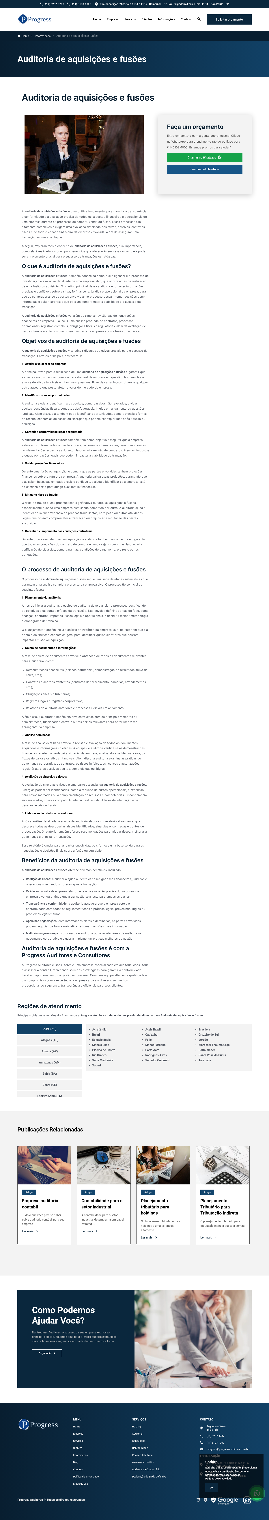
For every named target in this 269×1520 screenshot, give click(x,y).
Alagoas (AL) (49, 1040)
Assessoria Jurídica (143, 1462)
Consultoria (138, 1440)
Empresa (113, 19)
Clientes (147, 19)
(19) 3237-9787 (215, 1436)
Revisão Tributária (142, 1455)
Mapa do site (80, 1483)
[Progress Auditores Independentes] (34, 24)
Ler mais (27, 1231)
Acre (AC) (49, 1029)
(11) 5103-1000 (215, 1442)
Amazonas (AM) (50, 1062)
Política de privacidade (86, 1476)
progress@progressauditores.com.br (228, 1449)
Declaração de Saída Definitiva (149, 1476)
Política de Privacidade (218, 1478)
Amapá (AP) (50, 1051)
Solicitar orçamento (229, 19)
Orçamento (45, 1353)
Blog (75, 1462)
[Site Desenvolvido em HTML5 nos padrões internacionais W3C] (205, 1500)
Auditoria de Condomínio (146, 1469)
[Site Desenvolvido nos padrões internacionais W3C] (198, 1500)
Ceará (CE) (50, 1085)
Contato (186, 19)
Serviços (130, 19)
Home (97, 19)
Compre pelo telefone (204, 169)
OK (211, 1487)
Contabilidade (140, 1448)
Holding (136, 1426)
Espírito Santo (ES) (49, 1096)
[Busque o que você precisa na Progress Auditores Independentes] (199, 20)
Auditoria (137, 1433)
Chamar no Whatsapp (202, 157)
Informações (166, 19)
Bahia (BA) (50, 1073)
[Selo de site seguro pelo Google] (225, 1500)
